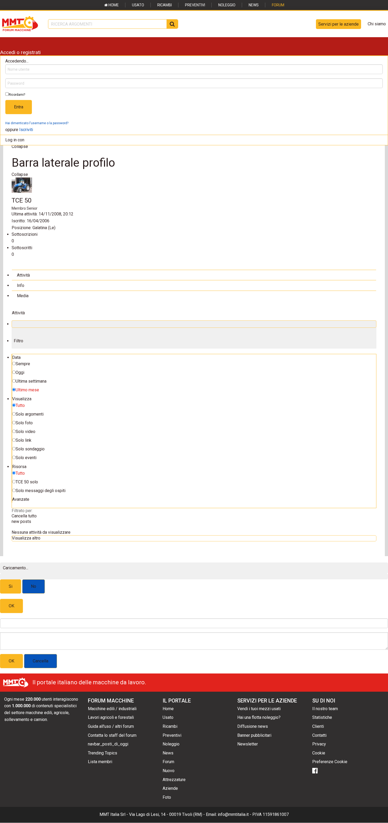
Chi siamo (377, 23)
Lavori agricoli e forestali (111, 717)
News (254, 5)
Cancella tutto (24, 515)
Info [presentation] (20, 285)
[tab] (194, 275)
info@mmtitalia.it (233, 814)
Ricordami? (17, 95)
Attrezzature (174, 779)
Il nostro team (325, 708)
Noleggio (226, 5)
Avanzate (20, 499)
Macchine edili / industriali (112, 708)
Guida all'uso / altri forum (111, 726)
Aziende (170, 788)
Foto (167, 797)
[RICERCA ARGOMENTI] (172, 24)
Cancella (40, 660)
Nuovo (168, 770)
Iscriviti (26, 129)
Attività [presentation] (23, 275)
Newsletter (247, 744)
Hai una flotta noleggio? (259, 717)
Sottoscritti (22, 247)
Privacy (319, 744)
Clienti (318, 726)
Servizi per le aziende (338, 24)
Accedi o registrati (20, 52)
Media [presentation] (23, 295)
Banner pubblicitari (254, 735)
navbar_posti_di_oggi (108, 744)
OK (11, 605)
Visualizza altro (26, 538)
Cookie (318, 752)
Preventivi (195, 5)
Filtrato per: (22, 510)
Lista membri (100, 761)
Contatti (319, 735)
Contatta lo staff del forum (112, 735)
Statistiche (322, 717)
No (33, 586)
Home (113, 5)
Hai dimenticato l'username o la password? (36, 123)
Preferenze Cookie (329, 761)
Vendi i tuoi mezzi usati (259, 708)
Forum (278, 5)
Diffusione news (252, 726)
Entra (18, 106)
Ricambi (164, 5)
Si (10, 586)
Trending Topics (102, 752)
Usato (138, 5)
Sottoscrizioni (24, 234)
